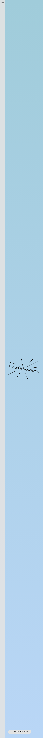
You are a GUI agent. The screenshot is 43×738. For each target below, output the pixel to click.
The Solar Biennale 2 (19, 732)
